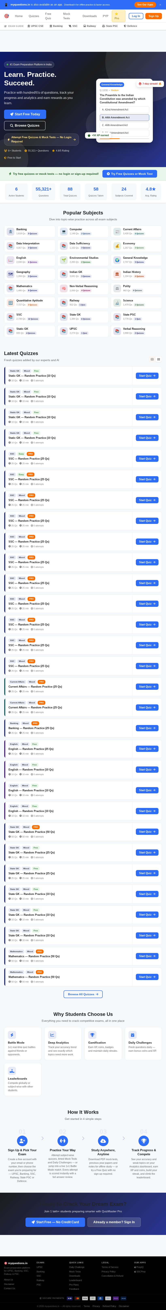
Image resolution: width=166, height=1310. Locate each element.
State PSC (112, 26)
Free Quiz (48, 16)
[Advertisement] (83, 41)
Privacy (96, 1306)
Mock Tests (66, 16)
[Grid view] (152, 359)
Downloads (90, 16)
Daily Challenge (76, 1267)
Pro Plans (74, 1285)
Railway (91, 26)
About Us (8, 1279)
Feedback (74, 1289)
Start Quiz (145, 375)
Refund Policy (109, 1306)
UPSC (40, 1267)
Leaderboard (75, 1280)
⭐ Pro (117, 16)
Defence (132, 26)
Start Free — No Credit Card (57, 1222)
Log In (136, 16)
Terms (87, 1306)
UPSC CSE (37, 26)
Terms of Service (110, 1267)
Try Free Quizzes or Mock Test (132, 173)
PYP (105, 16)
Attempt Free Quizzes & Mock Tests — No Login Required (41, 139)
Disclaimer (9, 1284)
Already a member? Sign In (114, 1222)
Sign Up (154, 16)
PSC (39, 1285)
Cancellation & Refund (112, 1276)
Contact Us (9, 1288)
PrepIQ (140, 1267)
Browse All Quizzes (81, 994)
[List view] (158, 359)
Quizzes (34, 16)
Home (19, 16)
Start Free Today (27, 114)
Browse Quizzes (27, 125)
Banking (58, 26)
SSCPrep (141, 1271)
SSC (75, 26)
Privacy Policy (109, 1271)
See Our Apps (145, 4)
